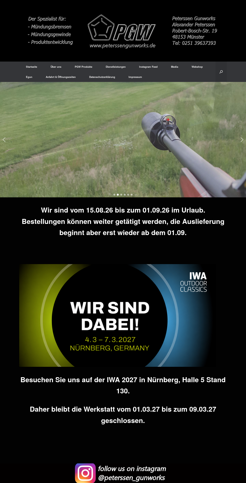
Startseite (31, 66)
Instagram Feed (148, 66)
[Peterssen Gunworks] (123, 31)
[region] (123, 139)
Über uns (56, 66)
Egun (29, 77)
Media (174, 66)
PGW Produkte (83, 66)
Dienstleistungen (116, 66)
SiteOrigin (130, 475)
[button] (4, 140)
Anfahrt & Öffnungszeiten (61, 77)
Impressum (135, 77)
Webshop (197, 66)
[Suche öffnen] (221, 72)
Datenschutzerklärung (102, 77)
